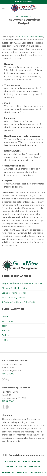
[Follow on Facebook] (3, 379)
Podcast (6, 335)
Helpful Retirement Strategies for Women (22, 283)
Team (4, 326)
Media (5, 340)
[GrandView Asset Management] (23, 8)
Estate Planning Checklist (14, 297)
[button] (3, 8)
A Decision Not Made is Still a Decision (19, 302)
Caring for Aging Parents (14, 293)
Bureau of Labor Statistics (31, 37)
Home (5, 316)
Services (6, 330)
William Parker (23, 16)
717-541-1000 (27, 2)
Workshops (7, 321)
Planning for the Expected (15, 288)
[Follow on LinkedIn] (7, 379)
